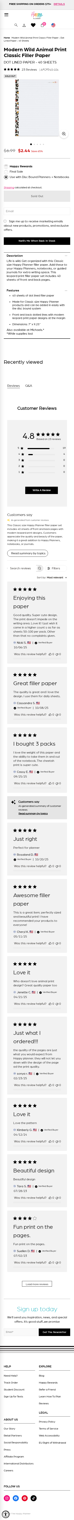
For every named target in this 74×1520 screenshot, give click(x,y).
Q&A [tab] (28, 386)
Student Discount (14, 1389)
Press (7, 1449)
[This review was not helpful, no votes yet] (57, 654)
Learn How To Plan (50, 1396)
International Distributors (19, 1463)
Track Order (11, 1382)
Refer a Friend (47, 1389)
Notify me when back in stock (37, 241)
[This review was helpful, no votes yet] (50, 654)
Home (7, 38)
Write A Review (42, 490)
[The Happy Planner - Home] (37, 15)
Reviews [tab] (13, 386)
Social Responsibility (16, 1442)
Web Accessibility (49, 1435)
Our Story (9, 1428)
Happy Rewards (48, 1382)
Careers (8, 1470)
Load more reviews (37, 1284)
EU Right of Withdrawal (52, 1443)
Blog (41, 1375)
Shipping (9, 187)
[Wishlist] (33, 25)
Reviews (44, 1403)
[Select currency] (55, 25)
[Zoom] (63, 133)
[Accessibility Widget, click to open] (5, 1514)
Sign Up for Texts (13, 1396)
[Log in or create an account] (24, 25)
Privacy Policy (47, 1421)
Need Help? (11, 1375)
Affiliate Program (14, 1456)
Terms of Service (48, 1428)
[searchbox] (21, 568)
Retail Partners (13, 1435)
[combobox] (52, 577)
